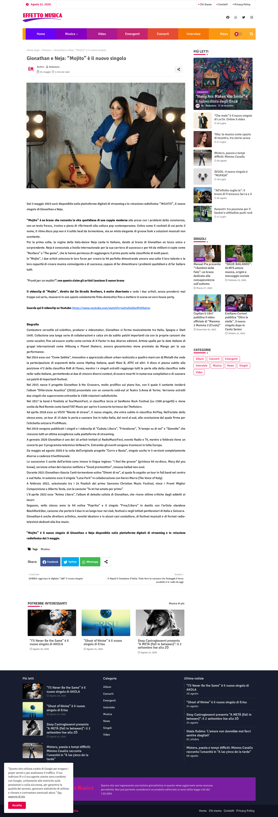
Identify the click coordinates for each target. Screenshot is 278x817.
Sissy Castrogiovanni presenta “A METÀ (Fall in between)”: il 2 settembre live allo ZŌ (160, 644)
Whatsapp (92, 561)
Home (41, 34)
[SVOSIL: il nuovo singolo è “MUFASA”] (203, 176)
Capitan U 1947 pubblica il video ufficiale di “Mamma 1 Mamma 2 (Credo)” (207, 319)
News (224, 34)
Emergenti (132, 34)
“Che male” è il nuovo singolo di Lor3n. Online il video (233, 117)
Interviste (193, 34)
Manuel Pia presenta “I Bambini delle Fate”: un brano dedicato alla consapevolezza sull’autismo (207, 274)
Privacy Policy (242, 4)
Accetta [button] (17, 805)
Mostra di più (176, 603)
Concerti (163, 34)
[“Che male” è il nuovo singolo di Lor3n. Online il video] (203, 120)
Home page (33, 50)
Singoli (243, 365)
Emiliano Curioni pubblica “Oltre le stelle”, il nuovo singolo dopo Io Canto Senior (236, 321)
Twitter (72, 561)
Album (200, 359)
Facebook (52, 561)
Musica (70, 34)
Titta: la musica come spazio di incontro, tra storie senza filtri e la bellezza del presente (232, 139)
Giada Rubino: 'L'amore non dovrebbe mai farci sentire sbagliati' (218, 733)
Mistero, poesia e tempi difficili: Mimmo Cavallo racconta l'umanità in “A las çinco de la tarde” (232, 158)
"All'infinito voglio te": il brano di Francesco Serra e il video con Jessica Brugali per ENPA (233, 196)
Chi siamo (205, 4)
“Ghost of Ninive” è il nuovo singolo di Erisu (103, 642)
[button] (251, 34)
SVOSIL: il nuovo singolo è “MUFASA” (231, 173)
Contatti (223, 4)
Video (102, 34)
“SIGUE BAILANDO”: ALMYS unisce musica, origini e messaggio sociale (238, 270)
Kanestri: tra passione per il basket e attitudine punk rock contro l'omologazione (233, 212)
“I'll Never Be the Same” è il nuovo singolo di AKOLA (49, 642)
